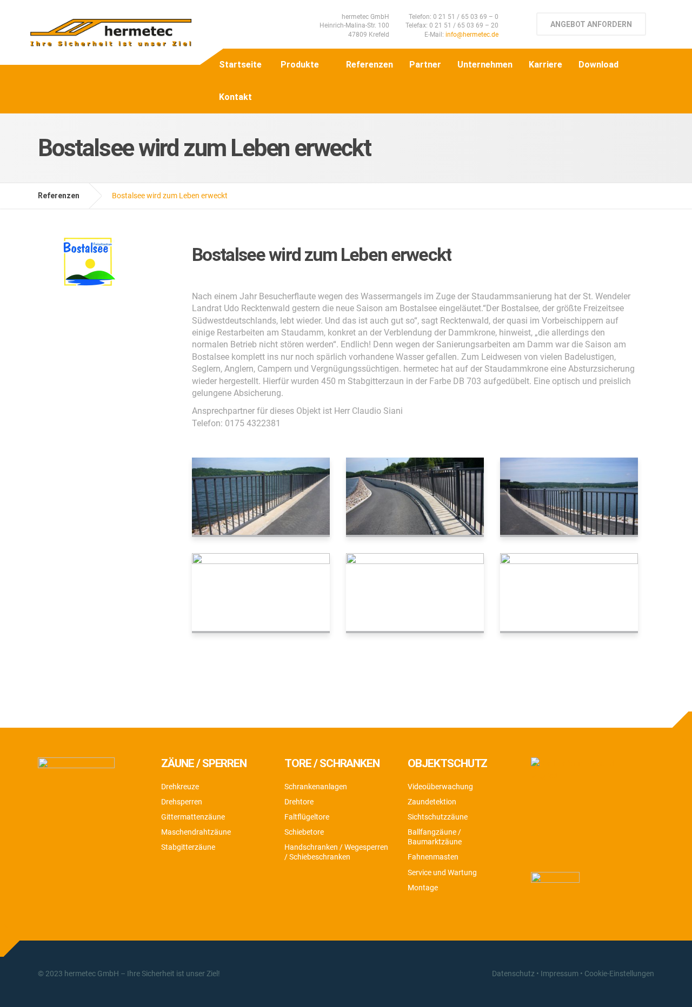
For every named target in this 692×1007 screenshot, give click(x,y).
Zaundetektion (432, 801)
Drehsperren (181, 801)
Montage (423, 887)
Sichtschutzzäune (438, 817)
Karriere (545, 64)
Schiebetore (304, 832)
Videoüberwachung (440, 786)
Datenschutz (513, 973)
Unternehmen (485, 64)
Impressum (559, 973)
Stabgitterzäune (188, 847)
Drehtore (299, 801)
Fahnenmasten (433, 856)
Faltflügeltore (306, 817)
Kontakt (235, 97)
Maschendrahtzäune (196, 832)
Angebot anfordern (591, 24)
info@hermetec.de (471, 34)
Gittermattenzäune (193, 817)
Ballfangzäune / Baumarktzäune (435, 837)
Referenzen (369, 64)
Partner (425, 64)
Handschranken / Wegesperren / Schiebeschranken (336, 852)
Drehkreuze (180, 786)
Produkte (300, 64)
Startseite (240, 64)
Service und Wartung (442, 872)
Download (598, 64)
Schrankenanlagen (315, 786)
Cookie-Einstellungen (619, 973)
